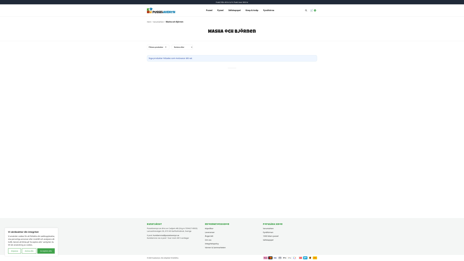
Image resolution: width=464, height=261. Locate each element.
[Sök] (306, 10)
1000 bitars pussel (271, 236)
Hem (149, 22)
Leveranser (210, 232)
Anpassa (14, 251)
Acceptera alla (46, 251)
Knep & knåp (252, 10)
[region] (31, 242)
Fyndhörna (268, 10)
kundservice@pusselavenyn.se (166, 235)
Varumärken (268, 228)
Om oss (208, 240)
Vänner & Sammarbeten (215, 247)
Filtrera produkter (157, 47)
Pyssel (220, 10)
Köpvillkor (209, 228)
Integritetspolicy (212, 243)
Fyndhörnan (268, 232)
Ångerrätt (209, 236)
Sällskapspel (234, 10)
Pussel (209, 10)
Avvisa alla (29, 251)
